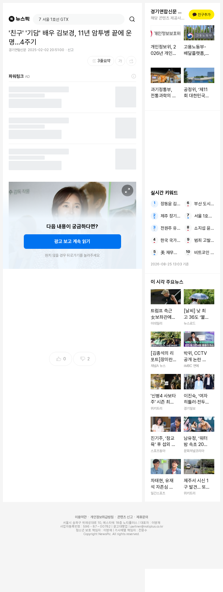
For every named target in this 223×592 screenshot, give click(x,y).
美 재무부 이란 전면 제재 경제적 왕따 (171, 252)
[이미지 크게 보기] (127, 190)
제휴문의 (142, 517)
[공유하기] (131, 61)
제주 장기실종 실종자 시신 (171, 216)
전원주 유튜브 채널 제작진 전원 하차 (171, 228)
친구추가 (202, 14)
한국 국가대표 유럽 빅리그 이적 (171, 240)
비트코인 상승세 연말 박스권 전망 (204, 252)
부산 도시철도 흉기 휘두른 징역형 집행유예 (204, 203)
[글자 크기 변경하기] (120, 61)
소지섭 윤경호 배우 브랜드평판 (204, 228)
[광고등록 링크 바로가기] (134, 76)
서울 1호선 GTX (204, 216)
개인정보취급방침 (102, 517)
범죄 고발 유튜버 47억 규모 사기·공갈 (204, 240)
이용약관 (81, 517)
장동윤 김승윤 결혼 (171, 203)
